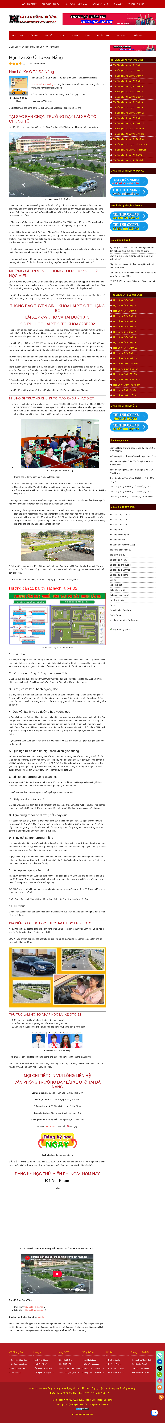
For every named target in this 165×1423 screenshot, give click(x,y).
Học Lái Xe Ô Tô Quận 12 (125, 358)
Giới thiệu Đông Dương (20, 1360)
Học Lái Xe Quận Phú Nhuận (126, 385)
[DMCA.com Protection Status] (82, 1409)
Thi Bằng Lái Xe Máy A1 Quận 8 (128, 102)
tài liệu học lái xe (117, 590)
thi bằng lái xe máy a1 (120, 595)
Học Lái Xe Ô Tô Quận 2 (124, 305)
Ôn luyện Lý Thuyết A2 (44, 1373)
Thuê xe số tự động (116, 1368)
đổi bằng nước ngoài (119, 535)
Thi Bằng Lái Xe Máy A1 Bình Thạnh (130, 144)
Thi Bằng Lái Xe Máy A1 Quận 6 (128, 92)
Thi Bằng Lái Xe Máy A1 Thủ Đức (128, 160)
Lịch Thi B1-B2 (65, 1364)
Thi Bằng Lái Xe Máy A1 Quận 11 (128, 118)
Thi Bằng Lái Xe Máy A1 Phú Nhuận (129, 150)
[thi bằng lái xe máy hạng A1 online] (129, 196)
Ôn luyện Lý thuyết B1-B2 (69, 1373)
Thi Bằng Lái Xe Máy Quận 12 (138, 486)
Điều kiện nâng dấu (91, 1364)
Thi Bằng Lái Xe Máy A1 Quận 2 (128, 70)
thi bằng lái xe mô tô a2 (34, 1310)
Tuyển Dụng (115, 615)
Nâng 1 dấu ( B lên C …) (94, 1368)
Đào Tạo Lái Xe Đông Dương (33, 19)
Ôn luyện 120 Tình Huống (69, 1368)
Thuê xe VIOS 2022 (116, 1373)
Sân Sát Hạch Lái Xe (140, 1373)
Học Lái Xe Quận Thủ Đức (125, 395)
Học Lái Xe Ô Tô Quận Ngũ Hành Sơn (138, 456)
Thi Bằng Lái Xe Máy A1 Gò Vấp (128, 155)
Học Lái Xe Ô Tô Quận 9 (124, 342)
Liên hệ (113, 580)
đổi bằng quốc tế (117, 540)
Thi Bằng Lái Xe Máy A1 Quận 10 (128, 113)
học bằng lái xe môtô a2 (120, 550)
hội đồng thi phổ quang (120, 565)
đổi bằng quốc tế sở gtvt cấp (122, 545)
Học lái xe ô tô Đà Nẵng (42, 84)
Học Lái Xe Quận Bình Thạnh (126, 379)
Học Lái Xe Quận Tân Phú (125, 374)
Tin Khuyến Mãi (117, 600)
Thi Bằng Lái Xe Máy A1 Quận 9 (128, 107)
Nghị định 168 (116, 585)
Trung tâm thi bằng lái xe (121, 610)
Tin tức (113, 605)
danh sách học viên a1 (120, 515)
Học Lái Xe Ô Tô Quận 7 (124, 332)
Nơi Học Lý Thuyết (139, 1364)
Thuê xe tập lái (114, 1360)
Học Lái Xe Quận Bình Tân (125, 369)
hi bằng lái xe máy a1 (33, 1307)
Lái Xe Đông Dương (49, 1388)
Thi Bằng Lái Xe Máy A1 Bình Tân (128, 134)
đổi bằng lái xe (116, 530)
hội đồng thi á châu (118, 560)
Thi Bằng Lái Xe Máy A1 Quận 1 (128, 65)
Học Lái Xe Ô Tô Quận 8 (124, 337)
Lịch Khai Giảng (41, 1360)
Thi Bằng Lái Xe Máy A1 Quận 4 (128, 81)
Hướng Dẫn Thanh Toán (142, 1360)
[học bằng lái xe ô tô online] (129, 431)
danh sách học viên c (119, 525)
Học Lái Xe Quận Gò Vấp (125, 390)
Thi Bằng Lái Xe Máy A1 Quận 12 (128, 123)
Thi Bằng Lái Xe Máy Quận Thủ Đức (136, 496)
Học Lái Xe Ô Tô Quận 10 (125, 348)
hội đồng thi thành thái (120, 570)
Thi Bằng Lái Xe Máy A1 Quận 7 (128, 97)
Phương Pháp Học (18, 1368)
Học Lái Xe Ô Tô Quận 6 (124, 327)
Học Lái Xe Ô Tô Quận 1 (124, 300)
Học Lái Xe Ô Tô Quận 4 (124, 316)
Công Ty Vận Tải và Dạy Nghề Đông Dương (112, 1388)
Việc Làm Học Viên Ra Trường (124, 620)
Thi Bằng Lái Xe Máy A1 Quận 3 (128, 76)
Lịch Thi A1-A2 (41, 1364)
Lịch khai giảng (90, 1360)
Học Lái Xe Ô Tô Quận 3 (124, 311)
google (41, 1317)
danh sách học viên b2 (120, 520)
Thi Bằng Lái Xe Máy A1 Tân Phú (128, 139)
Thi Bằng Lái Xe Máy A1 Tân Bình (128, 129)
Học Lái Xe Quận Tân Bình (125, 364)
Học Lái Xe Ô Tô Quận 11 (125, 353)
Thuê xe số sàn (114, 1364)
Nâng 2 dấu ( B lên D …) (94, 1373)
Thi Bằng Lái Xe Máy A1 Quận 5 (128, 86)
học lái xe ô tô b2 (117, 555)
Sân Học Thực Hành (140, 1368)
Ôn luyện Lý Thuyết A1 (44, 1368)
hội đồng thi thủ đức (119, 575)
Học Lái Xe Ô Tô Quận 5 (124, 321)
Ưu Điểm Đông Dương (20, 1364)
